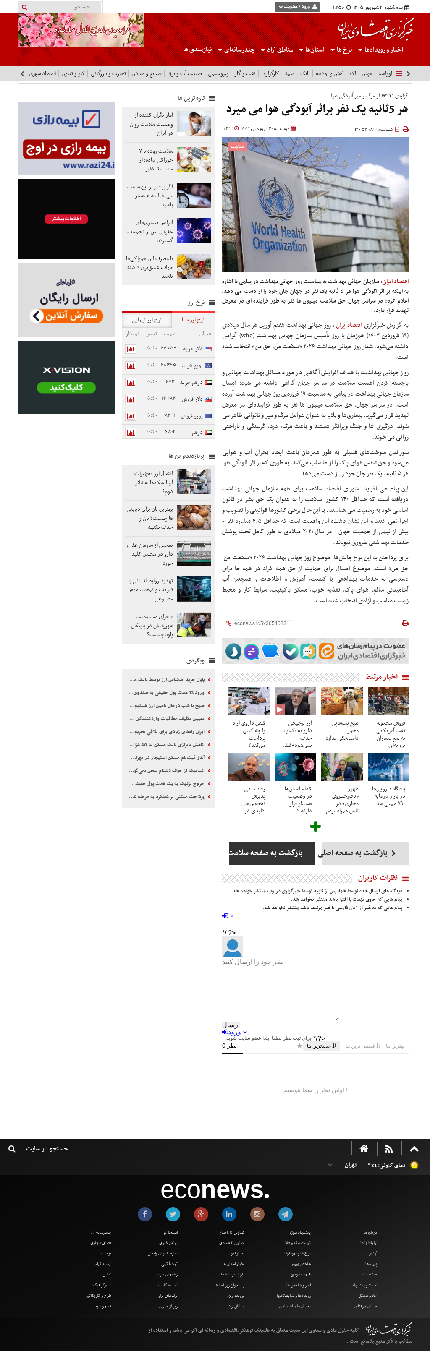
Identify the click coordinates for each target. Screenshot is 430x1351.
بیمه (289, 73)
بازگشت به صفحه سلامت (266, 853)
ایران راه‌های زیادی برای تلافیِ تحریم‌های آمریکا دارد (166, 732)
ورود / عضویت (297, 7)
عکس (107, 1274)
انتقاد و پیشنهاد (364, 1285)
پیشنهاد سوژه (300, 1232)
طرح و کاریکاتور (98, 1295)
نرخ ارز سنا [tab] (193, 320)
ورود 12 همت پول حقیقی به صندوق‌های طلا (166, 693)
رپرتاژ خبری (168, 1306)
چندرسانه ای (101, 1232)
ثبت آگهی (169, 1264)
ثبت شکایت (168, 1285)
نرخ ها (344, 49)
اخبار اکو (237, 1253)
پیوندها (371, 1264)
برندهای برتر (168, 1295)
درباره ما (370, 1232)
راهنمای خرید (167, 1274)
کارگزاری (270, 73)
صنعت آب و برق (185, 73)
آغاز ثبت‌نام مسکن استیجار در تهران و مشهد (166, 758)
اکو (352, 73)
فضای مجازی (100, 1243)
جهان (367, 73)
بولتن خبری (168, 1243)
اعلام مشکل (368, 1295)
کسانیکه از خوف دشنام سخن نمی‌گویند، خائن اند (166, 771)
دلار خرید (193, 349)
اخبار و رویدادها (383, 49)
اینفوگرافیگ (102, 1285)
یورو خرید (192, 365)
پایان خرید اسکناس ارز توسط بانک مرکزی (166, 680)
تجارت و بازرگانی (108, 73)
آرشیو (373, 1253)
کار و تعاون (73, 73)
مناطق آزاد (279, 49)
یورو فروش (192, 416)
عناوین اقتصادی (231, 1243)
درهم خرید (191, 382)
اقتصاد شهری (42, 73)
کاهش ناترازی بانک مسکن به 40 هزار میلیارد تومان (166, 745)
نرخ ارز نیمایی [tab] (147, 320)
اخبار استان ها (233, 1264)
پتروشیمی (218, 73)
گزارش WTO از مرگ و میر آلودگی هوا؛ (369, 96)
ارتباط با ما (368, 1243)
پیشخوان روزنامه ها (229, 1285)
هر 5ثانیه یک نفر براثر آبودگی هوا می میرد (317, 109)
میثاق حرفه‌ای (365, 1306)
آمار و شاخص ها (298, 1285)
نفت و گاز (245, 73)
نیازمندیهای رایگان (163, 1253)
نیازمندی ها (197, 49)
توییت (106, 1253)
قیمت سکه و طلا (298, 1243)
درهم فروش (202, 437)
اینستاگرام (102, 1264)
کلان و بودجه (329, 73)
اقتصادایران (349, 325)
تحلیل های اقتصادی (295, 1306)
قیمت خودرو (301, 1274)
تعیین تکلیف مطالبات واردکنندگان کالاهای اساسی (166, 719)
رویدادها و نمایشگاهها (294, 1295)
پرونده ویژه (235, 1295)
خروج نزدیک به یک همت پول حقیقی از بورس (166, 784)
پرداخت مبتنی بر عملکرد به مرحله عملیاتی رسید (166, 797)
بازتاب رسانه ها (232, 1274)
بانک (305, 73)
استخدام (171, 1232)
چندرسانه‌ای (239, 49)
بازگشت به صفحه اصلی (355, 853)
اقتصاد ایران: (394, 282)
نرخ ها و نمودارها (297, 1253)
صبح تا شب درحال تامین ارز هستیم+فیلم (166, 706)
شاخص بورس (301, 1264)
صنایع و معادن (147, 73)
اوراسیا (385, 73)
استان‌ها (314, 49)
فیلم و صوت (102, 1306)
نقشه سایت (368, 1274)
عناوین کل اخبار (232, 1232)
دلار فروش (192, 399)
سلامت (237, 147)
